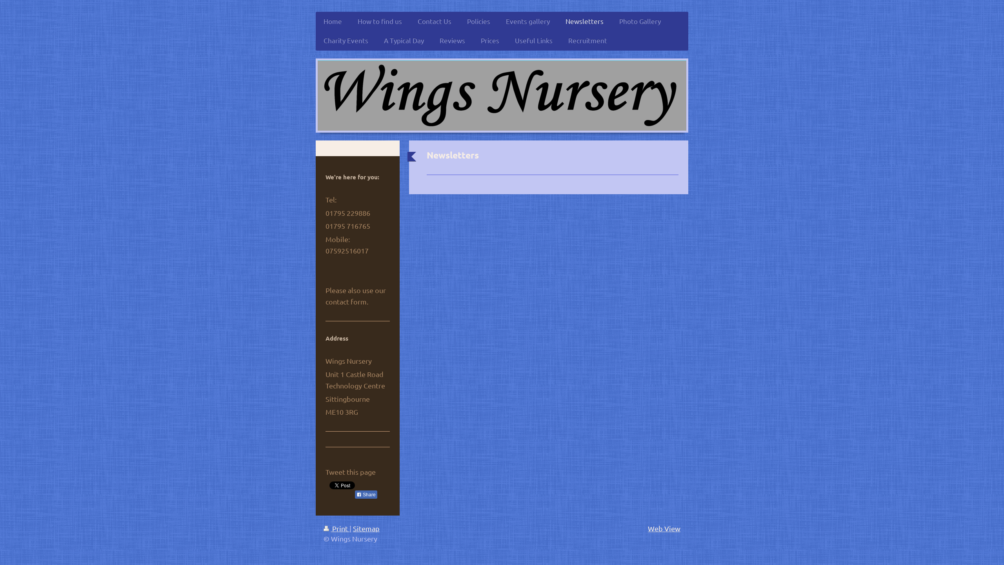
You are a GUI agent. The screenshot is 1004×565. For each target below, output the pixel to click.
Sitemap (366, 528)
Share (369, 495)
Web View (664, 528)
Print (340, 528)
